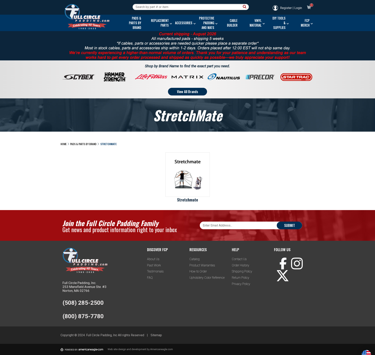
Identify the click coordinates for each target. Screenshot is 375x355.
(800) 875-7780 (83, 316)
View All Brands (187, 91)
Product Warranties (202, 265)
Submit (289, 225)
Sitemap (156, 335)
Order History (240, 265)
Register (286, 8)
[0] (309, 8)
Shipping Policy (242, 271)
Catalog (194, 259)
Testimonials (155, 271)
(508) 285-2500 (83, 302)
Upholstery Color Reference (207, 278)
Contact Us (239, 259)
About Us (153, 259)
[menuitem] (134, 23)
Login (298, 8)
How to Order (198, 271)
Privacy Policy (241, 284)
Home (64, 144)
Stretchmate (187, 200)
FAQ (150, 278)
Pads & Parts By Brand (83, 144)
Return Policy (240, 278)
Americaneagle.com (161, 349)
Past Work (154, 265)
